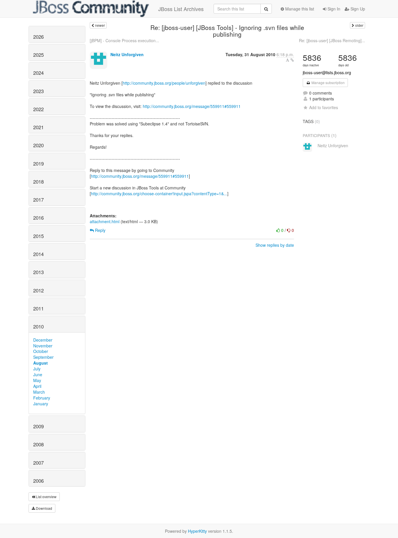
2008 (38, 444)
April (37, 386)
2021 (38, 127)
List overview (46, 496)
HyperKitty (197, 531)
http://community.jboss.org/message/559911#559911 (192, 106)
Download (43, 508)
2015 (38, 235)
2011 (38, 308)
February (41, 398)
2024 (38, 72)
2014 (38, 254)
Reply (99, 230)
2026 (38, 36)
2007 (38, 462)
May (37, 380)
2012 (38, 290)
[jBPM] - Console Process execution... (124, 40)
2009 (38, 426)
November (42, 346)
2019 (38, 163)
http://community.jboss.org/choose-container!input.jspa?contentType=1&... (159, 193)
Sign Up (357, 9)
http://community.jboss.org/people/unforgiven (164, 83)
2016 (38, 217)
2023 (38, 91)
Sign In (333, 9)
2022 (38, 109)
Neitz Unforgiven (127, 54)
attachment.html (104, 221)
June (37, 374)
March (39, 392)
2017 (38, 199)
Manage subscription (328, 82)
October (40, 351)
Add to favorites (323, 107)
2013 (38, 272)
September (43, 357)
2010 (38, 326)
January (40, 403)
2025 (38, 54)
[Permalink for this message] (292, 60)
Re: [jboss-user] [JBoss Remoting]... (332, 40)
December (42, 340)
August (40, 363)
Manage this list (299, 9)
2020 (38, 145)
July (36, 369)
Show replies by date (275, 245)
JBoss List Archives (181, 9)
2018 (38, 181)
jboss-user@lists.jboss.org (327, 72)
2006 (38, 480)
